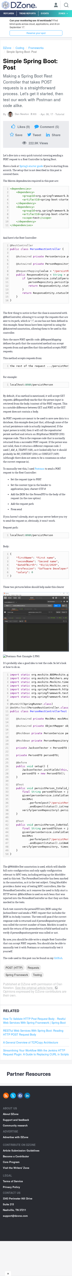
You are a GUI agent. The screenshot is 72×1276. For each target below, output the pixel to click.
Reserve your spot (36, 33)
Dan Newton (22, 114)
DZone (7, 48)
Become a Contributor (16, 1156)
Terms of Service (13, 1181)
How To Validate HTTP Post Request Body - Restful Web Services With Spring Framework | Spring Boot (34, 1020)
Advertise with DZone (15, 1137)
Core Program (11, 1162)
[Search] (66, 5)
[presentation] (39, 385)
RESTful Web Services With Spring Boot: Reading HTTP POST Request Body (33, 1032)
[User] (56, 5)
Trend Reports (27, 13)
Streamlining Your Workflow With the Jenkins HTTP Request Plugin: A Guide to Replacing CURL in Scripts (36, 1052)
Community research (15, 1125)
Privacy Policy (11, 1187)
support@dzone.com (15, 1216)
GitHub (58, 958)
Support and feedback (16, 1120)
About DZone (10, 1114)
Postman (39, 468)
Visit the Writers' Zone (16, 1168)
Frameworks (36, 48)
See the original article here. (34, 987)
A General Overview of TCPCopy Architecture (30, 1042)
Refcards (8, 13)
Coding (20, 48)
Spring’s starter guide (31, 166)
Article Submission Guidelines (21, 1150)
